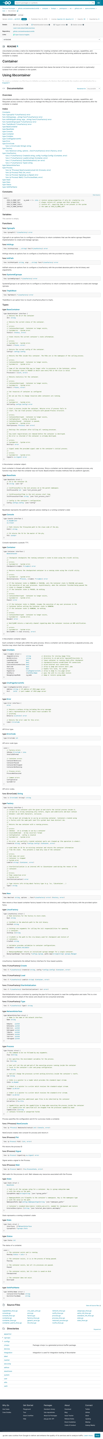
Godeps (53, 8)
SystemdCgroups (14, 274)
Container (11, 547)
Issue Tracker (69, 1415)
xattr (6, 1386)
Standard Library (49, 1409)
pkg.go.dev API (49, 1419)
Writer (18, 716)
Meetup (87, 1422)
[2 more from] (2, 1337)
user (5, 1379)
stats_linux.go (82, 1320)
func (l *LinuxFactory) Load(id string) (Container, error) (27, 158)
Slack (87, 1415)
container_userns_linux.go (12, 1323)
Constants (6, 112)
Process (21, 425)
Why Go (5, 1405)
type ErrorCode (8, 144)
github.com (78, 8)
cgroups (67, 954)
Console (10, 514)
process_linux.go (58, 1318)
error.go (30, 1313)
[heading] (8, 2)
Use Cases (5, 1409)
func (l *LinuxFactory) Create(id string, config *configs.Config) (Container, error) (36, 156)
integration (8, 1353)
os (15, 457)
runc (3, 11)
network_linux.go (58, 1311)
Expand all (97, 1329)
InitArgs (10, 244)
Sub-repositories (49, 1412)
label (6, 1356)
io (7, 521)
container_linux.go (9, 1320)
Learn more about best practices (24, 28)
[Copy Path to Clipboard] (18, 11)
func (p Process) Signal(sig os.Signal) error (22, 175)
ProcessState (32, 1169)
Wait (18, 1165)
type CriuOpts (7, 136)
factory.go (31, 1316)
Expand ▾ (5, 83)
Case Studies (6, 1412)
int (20, 372)
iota (36, 200)
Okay (97, 1435)
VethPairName (32, 673)
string (23, 248)
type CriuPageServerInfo (11, 139)
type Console (7, 131)
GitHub (87, 1412)
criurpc (6, 1345)
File (22, 1101)
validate (18, 947)
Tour (24, 1412)
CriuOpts (27, 566)
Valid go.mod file (20, 25)
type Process (7, 168)
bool (27, 660)
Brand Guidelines (70, 1422)
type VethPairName (9, 187)
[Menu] (51, 39)
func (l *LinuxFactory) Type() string (19, 163)
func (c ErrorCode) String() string (18, 146)
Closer (11, 523)
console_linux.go (8, 1316)
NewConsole (22, 1124)
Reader (16, 1082)
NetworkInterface (14, 1011)
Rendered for (81, 88)
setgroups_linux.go (84, 1311)
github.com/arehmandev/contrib (28, 8)
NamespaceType (33, 1202)
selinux (6, 1367)
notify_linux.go (57, 1313)
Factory (10, 803)
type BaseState (8, 129)
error (30, 232)
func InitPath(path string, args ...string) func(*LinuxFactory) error (27, 119)
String (20, 794)
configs (17, 351)
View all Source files (92, 1305)
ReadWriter (13, 521)
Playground (27, 1409)
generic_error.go (33, 1320)
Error (9, 699)
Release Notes (69, 1419)
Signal (18, 457)
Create (24, 966)
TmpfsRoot (11, 291)
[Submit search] (93, 3)
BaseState (11, 475)
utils (5, 1382)
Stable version (77, 25)
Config (22, 351)
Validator (25, 947)
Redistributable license (40, 25)
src (71, 8)
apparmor (7, 1334)
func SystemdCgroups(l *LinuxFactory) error (19, 122)
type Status (6, 185)
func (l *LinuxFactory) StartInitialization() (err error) (25, 160)
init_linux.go (31, 1323)
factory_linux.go (33, 1318)
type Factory (7, 148)
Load (23, 975)
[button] (14, 25)
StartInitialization (28, 985)
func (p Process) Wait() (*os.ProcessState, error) (24, 177)
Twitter (87, 1409)
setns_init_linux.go (84, 1313)
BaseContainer (13, 309)
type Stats (6, 182)
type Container (8, 134)
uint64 (17, 1024)
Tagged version (60, 25)
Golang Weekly (90, 1425)
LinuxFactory (22, 232)
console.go (6, 1313)
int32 (15, 691)
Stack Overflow (28, 1415)
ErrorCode (16, 722)
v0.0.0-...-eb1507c (11, 19)
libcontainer (12, 11)
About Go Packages (50, 1415)
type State (6, 180)
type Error (6, 141)
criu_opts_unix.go (34, 1311)
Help (24, 1419)
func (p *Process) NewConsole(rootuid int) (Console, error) (28, 170)
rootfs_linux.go (58, 1323)
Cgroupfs (11, 228)
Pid (17, 1137)
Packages (48, 1405)
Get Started (28, 1405)
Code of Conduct (70, 1425)
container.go (7, 1318)
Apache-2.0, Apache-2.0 (65, 19)
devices (7, 1349)
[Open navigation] (99, 3)
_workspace (63, 8)
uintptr (13, 535)
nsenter (7, 1360)
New (9, 893)
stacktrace (8, 1371)
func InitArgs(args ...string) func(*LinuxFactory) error (22, 117)
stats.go (80, 1318)
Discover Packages (8, 8)
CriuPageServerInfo (33, 671)
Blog (66, 1412)
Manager (74, 954)
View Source (96, 195)
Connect (89, 1405)
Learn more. (88, 1435)
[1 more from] (2, 1341)
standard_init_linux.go (85, 1316)
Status (17, 332)
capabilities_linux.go (10, 1311)
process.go (56, 1316)
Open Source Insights (22, 34)
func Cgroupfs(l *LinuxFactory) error (16, 115)
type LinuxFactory (9, 153)
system (6, 1375)
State (17, 345)
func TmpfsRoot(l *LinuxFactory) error (17, 124)
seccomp (7, 1364)
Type (23, 1001)
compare (45, 8)
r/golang (88, 1419)
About (67, 1405)
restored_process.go (60, 1320)
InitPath (10, 258)
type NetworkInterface (11, 165)
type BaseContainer (9, 127)
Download (68, 1409)
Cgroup (40, 954)
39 (82, 19)
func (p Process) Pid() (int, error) (18, 172)
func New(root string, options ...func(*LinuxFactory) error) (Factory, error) (34, 151)
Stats (17, 387)
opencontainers (90, 8)
